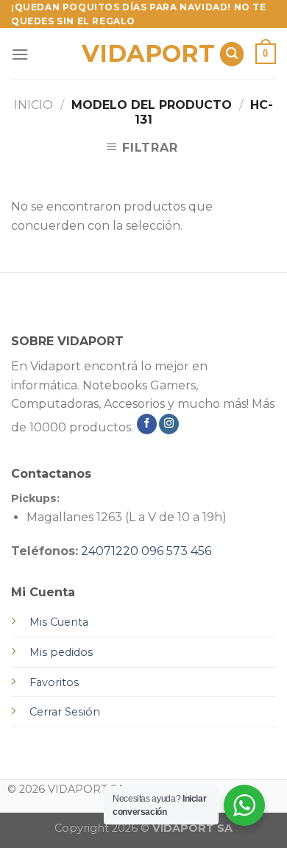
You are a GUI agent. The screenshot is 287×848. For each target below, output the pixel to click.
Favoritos (54, 682)
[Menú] (20, 54)
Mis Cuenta (58, 622)
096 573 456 (176, 551)
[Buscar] (232, 54)
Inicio (33, 105)
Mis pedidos (61, 652)
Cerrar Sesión (64, 711)
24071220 (109, 551)
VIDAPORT (144, 54)
